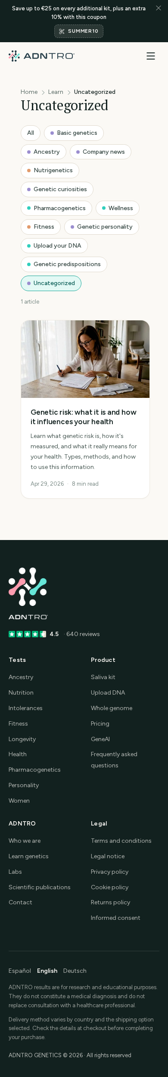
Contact (20, 902)
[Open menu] (150, 56)
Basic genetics (77, 133)
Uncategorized (54, 283)
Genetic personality (105, 226)
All (30, 133)
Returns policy (110, 902)
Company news (104, 151)
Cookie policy (109, 887)
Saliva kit (103, 677)
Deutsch (75, 971)
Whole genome (111, 708)
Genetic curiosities (60, 189)
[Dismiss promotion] (158, 21)
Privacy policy (109, 871)
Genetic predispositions (67, 264)
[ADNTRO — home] (42, 56)
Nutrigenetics (53, 170)
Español (20, 971)
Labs (15, 871)
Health (18, 754)
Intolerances (26, 708)
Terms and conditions (121, 840)
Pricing (100, 723)
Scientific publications (40, 887)
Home (29, 92)
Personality (24, 785)
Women (19, 800)
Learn (55, 92)
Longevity (22, 739)
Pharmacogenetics (60, 208)
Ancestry (47, 151)
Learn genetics (29, 856)
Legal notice (107, 856)
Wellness (121, 208)
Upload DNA (108, 692)
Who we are (24, 840)
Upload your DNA (57, 245)
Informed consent (115, 918)
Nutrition (21, 692)
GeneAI (100, 739)
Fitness (44, 226)
